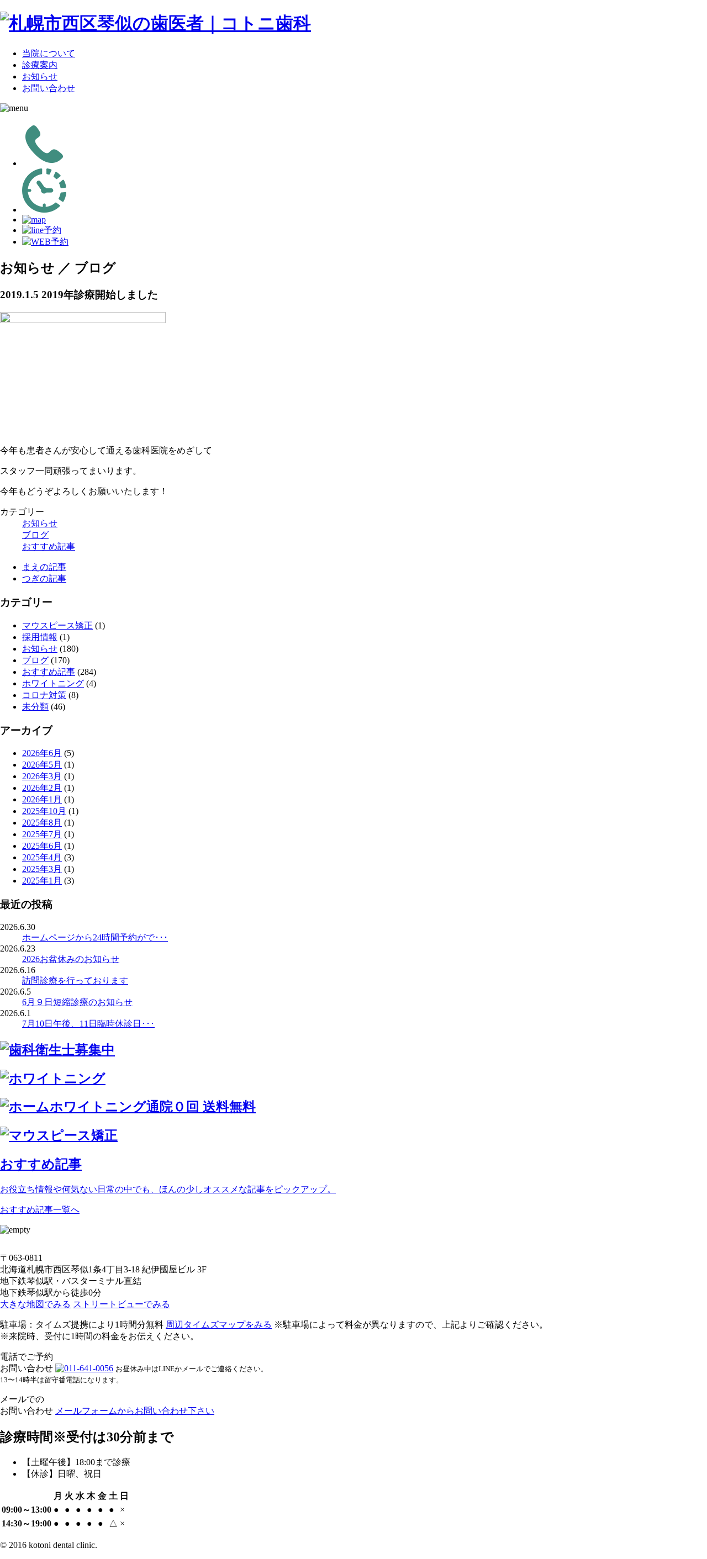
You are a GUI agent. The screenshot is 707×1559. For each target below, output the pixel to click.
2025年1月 (42, 880)
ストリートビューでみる (121, 1304)
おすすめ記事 (48, 546)
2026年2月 (42, 787)
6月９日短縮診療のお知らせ (77, 1002)
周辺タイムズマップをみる (219, 1324)
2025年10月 (44, 811)
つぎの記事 (44, 578)
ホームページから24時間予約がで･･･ (95, 937)
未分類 (35, 706)
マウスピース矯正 (57, 625)
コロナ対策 (44, 695)
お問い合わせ (48, 88)
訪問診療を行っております (75, 980)
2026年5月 (42, 764)
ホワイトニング (53, 683)
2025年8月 (42, 822)
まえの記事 (44, 567)
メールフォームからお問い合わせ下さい (134, 1410)
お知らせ (39, 76)
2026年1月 (42, 799)
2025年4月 (42, 857)
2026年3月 (42, 776)
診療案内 (39, 65)
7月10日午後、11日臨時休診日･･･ (88, 1023)
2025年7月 (42, 834)
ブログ (35, 535)
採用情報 (39, 637)
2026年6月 (42, 753)
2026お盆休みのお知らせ (70, 959)
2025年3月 (42, 869)
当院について (48, 53)
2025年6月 (42, 845)
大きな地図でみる (35, 1304)
